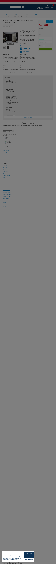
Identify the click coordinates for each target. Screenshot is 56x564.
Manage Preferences (29, 559)
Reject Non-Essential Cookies (29, 556)
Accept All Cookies (29, 553)
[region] (18, 556)
